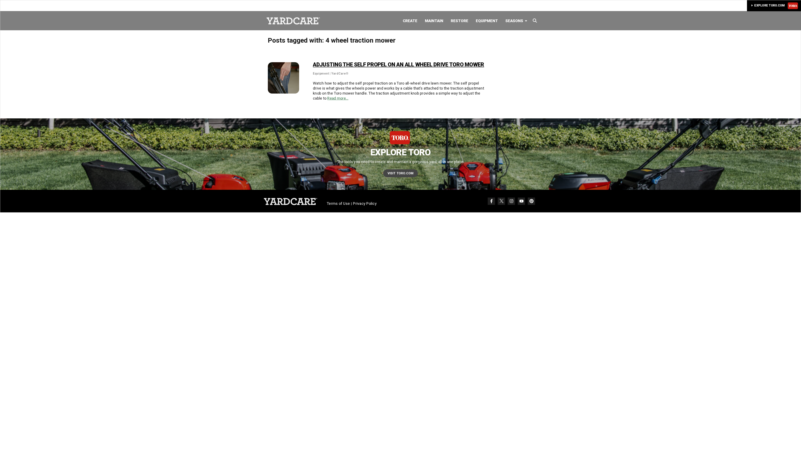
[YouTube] (521, 201)
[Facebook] (491, 201)
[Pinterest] (531, 201)
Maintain (434, 21)
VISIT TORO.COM (401, 173)
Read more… (337, 98)
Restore (459, 21)
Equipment (487, 21)
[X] (501, 201)
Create (410, 21)
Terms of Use (338, 203)
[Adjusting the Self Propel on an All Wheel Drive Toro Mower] (283, 78)
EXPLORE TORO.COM (770, 5)
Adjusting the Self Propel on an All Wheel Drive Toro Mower (398, 64)
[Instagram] (511, 201)
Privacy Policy (365, 203)
